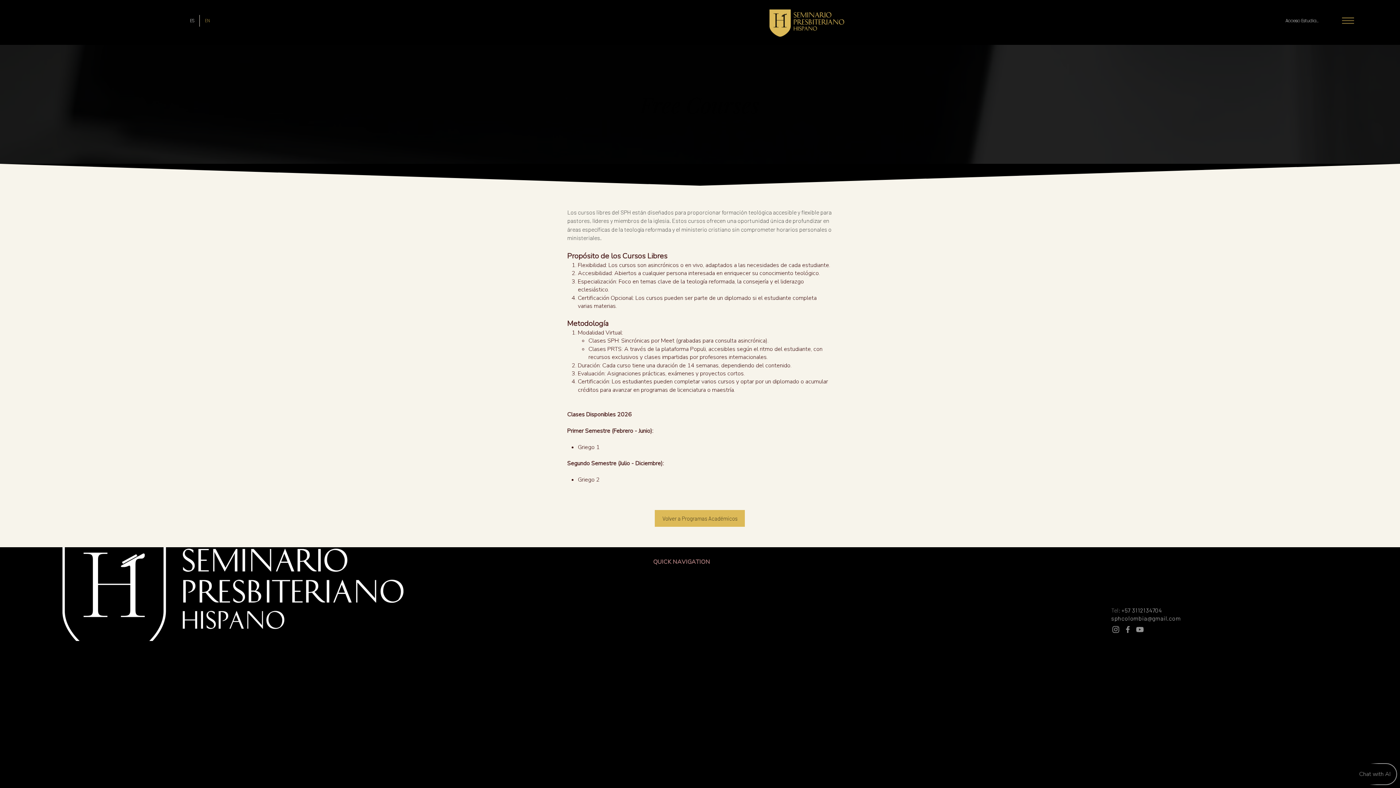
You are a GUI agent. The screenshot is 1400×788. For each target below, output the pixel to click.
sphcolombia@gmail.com (1146, 618)
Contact (720, 631)
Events (718, 599)
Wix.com (763, 650)
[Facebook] (1127, 629)
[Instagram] (1115, 629)
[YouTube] (1139, 629)
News (717, 583)
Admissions (725, 615)
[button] (1348, 21)
